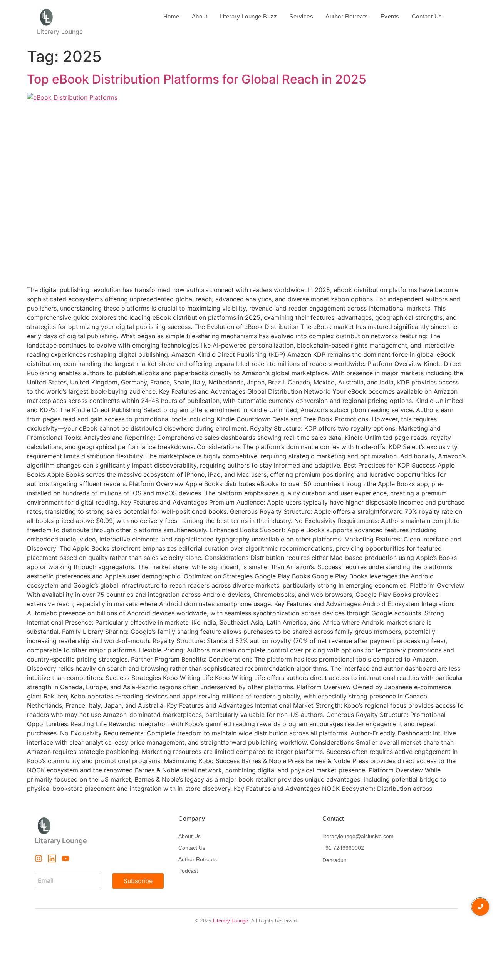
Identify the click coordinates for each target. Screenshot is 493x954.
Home (171, 16)
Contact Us (427, 16)
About (200, 16)
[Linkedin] (52, 858)
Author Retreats (346, 16)
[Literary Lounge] (60, 17)
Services (301, 16)
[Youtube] (65, 858)
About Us (189, 836)
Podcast (188, 871)
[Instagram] (38, 858)
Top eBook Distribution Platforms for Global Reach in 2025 (196, 79)
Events (390, 16)
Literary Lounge (230, 921)
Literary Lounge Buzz (248, 16)
